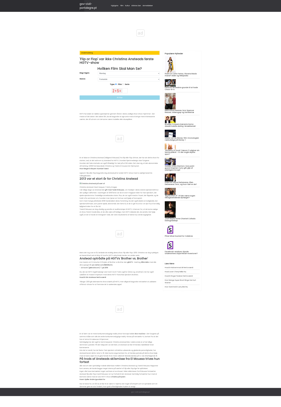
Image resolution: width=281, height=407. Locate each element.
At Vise (119, 97)
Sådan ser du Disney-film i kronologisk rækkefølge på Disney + (182, 139)
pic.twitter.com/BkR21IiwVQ (102, 265)
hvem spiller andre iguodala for (92, 379)
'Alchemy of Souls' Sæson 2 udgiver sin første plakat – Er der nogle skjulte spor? (182, 152)
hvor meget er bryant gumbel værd (94, 168)
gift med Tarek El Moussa (114, 190)
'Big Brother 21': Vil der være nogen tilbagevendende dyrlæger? (180, 196)
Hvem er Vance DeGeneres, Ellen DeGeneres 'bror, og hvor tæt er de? (181, 183)
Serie (126, 84)
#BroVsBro (145, 262)
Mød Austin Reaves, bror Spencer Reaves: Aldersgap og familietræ (179, 111)
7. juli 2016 (104, 267)
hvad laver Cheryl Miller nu (175, 271)
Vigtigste (114, 5)
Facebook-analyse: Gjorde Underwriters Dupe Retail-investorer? (181, 252)
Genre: (83, 79)
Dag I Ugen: (85, 73)
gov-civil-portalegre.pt (140, 392)
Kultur (127, 5)
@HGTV (130, 262)
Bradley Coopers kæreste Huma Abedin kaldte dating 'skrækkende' (180, 125)
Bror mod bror (140, 334)
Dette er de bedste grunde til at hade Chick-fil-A (181, 88)
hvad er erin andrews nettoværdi (93, 277)
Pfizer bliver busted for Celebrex (179, 236)
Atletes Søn (136, 5)
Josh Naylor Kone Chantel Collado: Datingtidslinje (180, 219)
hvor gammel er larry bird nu (176, 287)
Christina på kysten (118, 377)
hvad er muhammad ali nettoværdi (179, 267)
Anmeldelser (148, 5)
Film (121, 5)
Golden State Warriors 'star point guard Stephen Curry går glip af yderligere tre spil (179, 168)
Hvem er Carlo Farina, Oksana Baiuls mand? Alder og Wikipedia (181, 74)
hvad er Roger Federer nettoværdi (179, 276)
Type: (112, 84)
